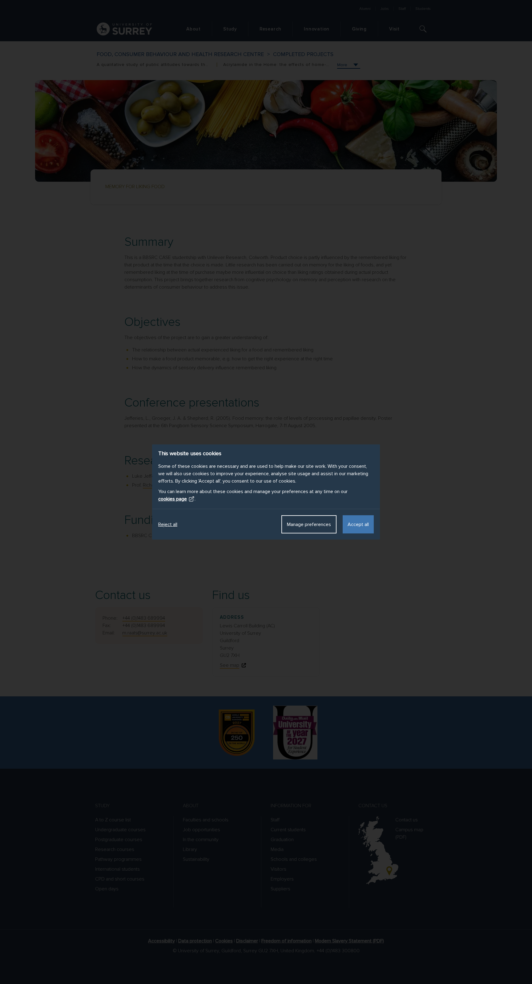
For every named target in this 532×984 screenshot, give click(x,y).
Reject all (167, 524)
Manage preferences (309, 524)
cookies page (172, 499)
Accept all (358, 524)
